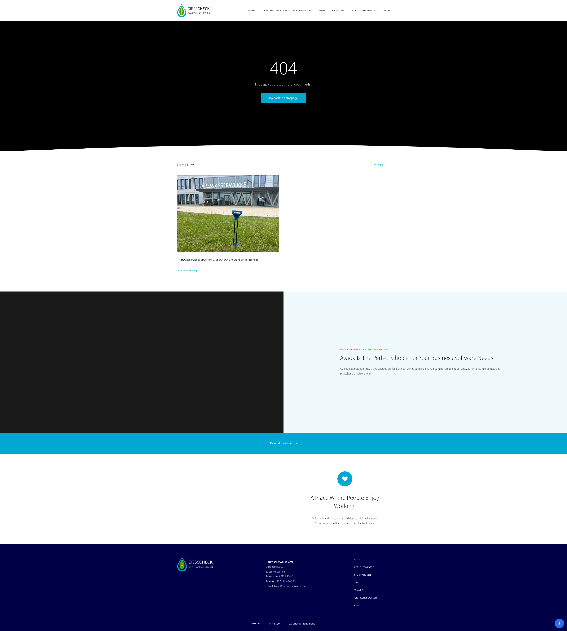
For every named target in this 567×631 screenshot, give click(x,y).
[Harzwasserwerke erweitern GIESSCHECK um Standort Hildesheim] (228, 213)
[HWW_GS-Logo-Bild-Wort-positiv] (193, 5)
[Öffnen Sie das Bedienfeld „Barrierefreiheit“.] (559, 623)
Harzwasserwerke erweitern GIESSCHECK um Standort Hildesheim (219, 260)
